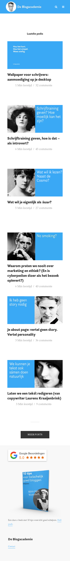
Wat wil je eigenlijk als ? (29, 202)
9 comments (44, 404)
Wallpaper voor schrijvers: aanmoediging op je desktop (29, 77)
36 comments (44, 340)
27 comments (44, 208)
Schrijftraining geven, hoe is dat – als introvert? (33, 141)
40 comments (44, 286)
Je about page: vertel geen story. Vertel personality (32, 332)
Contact (11, 547)
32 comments (44, 85)
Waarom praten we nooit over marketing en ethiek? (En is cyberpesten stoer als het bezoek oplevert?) (33, 273)
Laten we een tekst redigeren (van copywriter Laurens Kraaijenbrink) (34, 396)
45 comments (44, 149)
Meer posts (35, 434)
